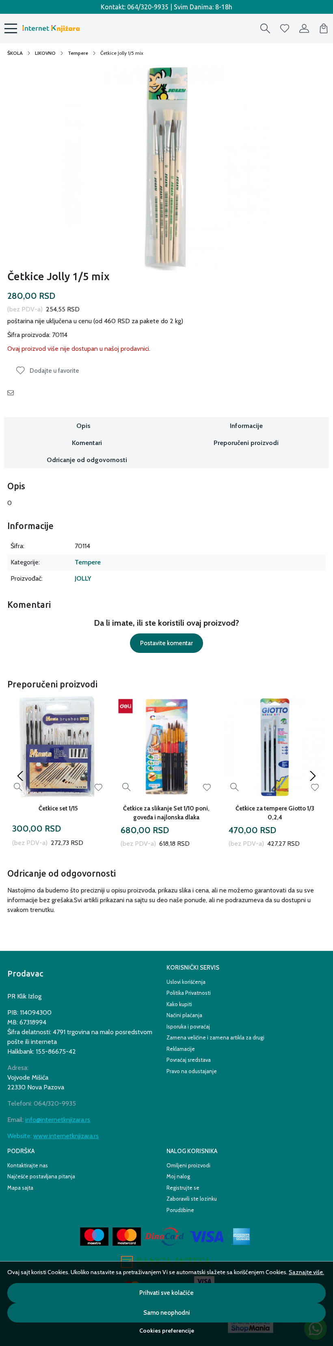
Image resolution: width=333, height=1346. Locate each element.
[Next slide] (312, 775)
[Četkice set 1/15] (58, 747)
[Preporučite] (12, 393)
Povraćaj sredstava (188, 1059)
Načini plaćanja (184, 1015)
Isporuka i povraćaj (188, 1026)
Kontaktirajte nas (27, 1165)
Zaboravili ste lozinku (191, 1198)
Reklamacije (180, 1049)
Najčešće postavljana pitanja (41, 1176)
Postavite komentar (166, 643)
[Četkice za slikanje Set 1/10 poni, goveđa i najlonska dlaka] (167, 747)
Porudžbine (180, 1210)
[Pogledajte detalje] (18, 787)
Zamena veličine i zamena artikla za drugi (215, 1037)
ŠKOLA (15, 53)
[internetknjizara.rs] (51, 28)
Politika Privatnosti (188, 993)
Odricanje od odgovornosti (87, 460)
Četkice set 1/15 (58, 808)
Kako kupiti (179, 1004)
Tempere (78, 53)
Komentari (87, 443)
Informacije (246, 426)
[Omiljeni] (285, 28)
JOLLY (83, 578)
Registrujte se (182, 1187)
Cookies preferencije (166, 1330)
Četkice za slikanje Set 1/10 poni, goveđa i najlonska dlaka (166, 813)
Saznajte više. (306, 1272)
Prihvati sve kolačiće (166, 1292)
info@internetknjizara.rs (57, 1119)
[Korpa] (324, 28)
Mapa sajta (20, 1187)
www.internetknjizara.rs (66, 1136)
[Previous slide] (20, 775)
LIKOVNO (45, 53)
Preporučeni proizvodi (246, 443)
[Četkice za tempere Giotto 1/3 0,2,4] (275, 747)
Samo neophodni (166, 1312)
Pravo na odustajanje (191, 1071)
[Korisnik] (304, 28)
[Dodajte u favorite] (98, 787)
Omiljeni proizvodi (188, 1165)
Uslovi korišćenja (185, 982)
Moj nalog (178, 1176)
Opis (83, 426)
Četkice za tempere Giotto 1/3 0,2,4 (275, 813)
